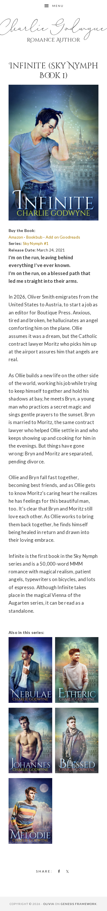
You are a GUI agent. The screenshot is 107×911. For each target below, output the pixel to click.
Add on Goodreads (63, 237)
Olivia (48, 904)
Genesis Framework (79, 904)
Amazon (16, 237)
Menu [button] (58, 5)
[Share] (57, 871)
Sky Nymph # (36, 243)
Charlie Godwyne (53, 28)
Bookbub (34, 237)
